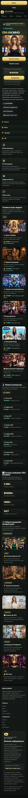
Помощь (4, 719)
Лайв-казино (5, 727)
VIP (25, 16)
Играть (14, 3)
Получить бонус (14, 59)
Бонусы (4, 16)
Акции (4, 724)
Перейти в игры (14, 63)
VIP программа (6, 713)
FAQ (3, 722)
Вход (14, 7)
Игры (11, 16)
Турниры (18, 16)
